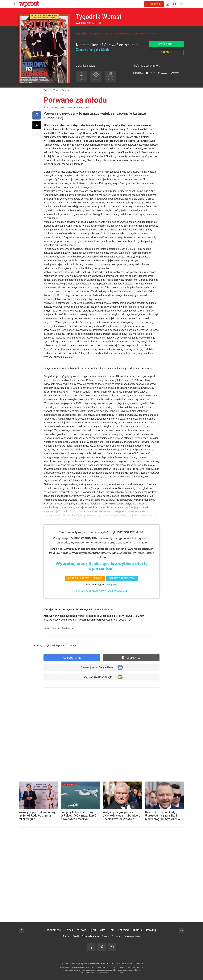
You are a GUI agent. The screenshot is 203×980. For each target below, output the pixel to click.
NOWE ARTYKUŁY (101, 590)
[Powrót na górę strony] (181, 930)
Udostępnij (74, 657)
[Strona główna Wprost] (29, 4)
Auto (102, 930)
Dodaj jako (97, 677)
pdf (81, 79)
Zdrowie (81, 930)
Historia (138, 930)
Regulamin (116, 936)
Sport (92, 930)
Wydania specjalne (120, 33)
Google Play (125, 619)
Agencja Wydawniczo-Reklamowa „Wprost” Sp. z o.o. (95, 963)
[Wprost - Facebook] (91, 947)
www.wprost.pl (105, 973)
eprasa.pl (150, 73)
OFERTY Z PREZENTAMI (122, 578)
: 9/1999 (88, 22)
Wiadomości (54, 930)
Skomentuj (134, 657)
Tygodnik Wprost (99, 17)
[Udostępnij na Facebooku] (36, 115)
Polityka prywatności (131, 936)
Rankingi (151, 930)
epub (96, 79)
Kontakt (75, 936)
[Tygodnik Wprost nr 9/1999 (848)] (44, 48)
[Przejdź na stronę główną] (14, 4)
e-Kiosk (162, 73)
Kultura (73, 645)
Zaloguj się (111, 584)
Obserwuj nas (97, 667)
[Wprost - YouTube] (112, 947)
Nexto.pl (175, 73)
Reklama (105, 936)
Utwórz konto (166, 44)
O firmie (66, 936)
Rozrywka (124, 930)
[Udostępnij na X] (36, 125)
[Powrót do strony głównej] (21, 930)
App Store (111, 619)
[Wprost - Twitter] (101, 947)
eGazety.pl (138, 73)
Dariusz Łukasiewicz (62, 628)
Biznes (69, 930)
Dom (111, 930)
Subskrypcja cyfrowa (145, 33)
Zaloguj (166, 52)
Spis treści (81, 33)
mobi (110, 79)
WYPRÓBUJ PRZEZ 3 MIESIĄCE (85, 578)
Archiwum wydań (99, 33)
